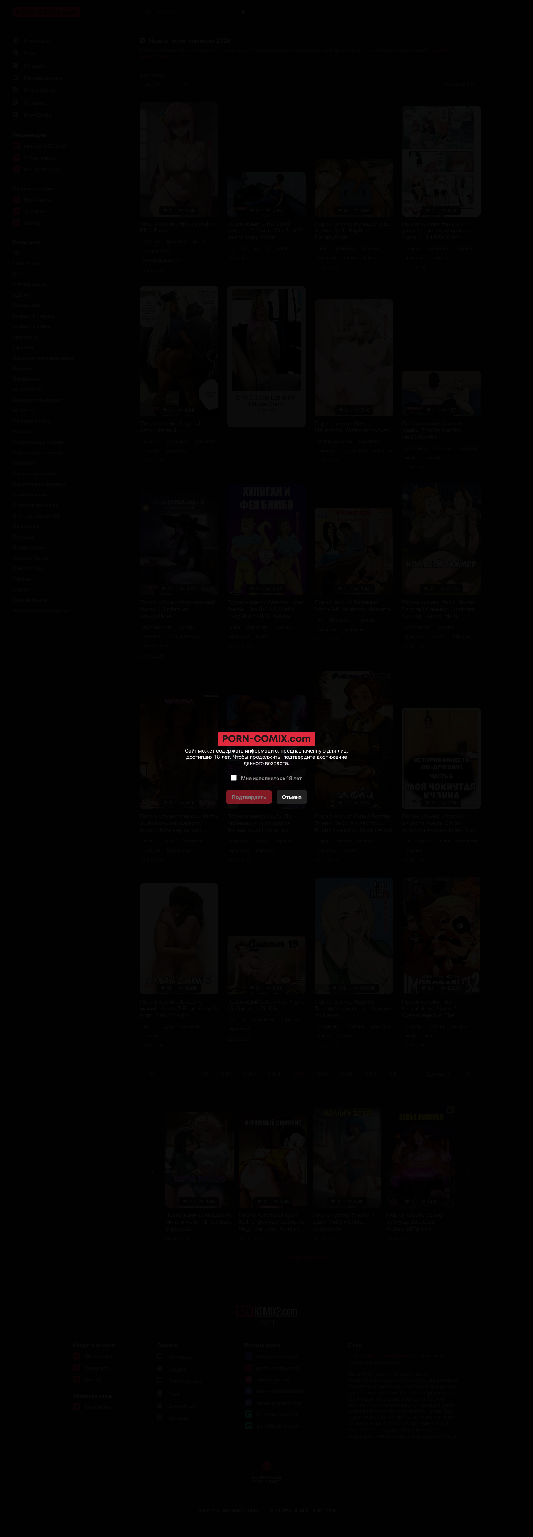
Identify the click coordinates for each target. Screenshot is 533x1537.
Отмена (292, 797)
